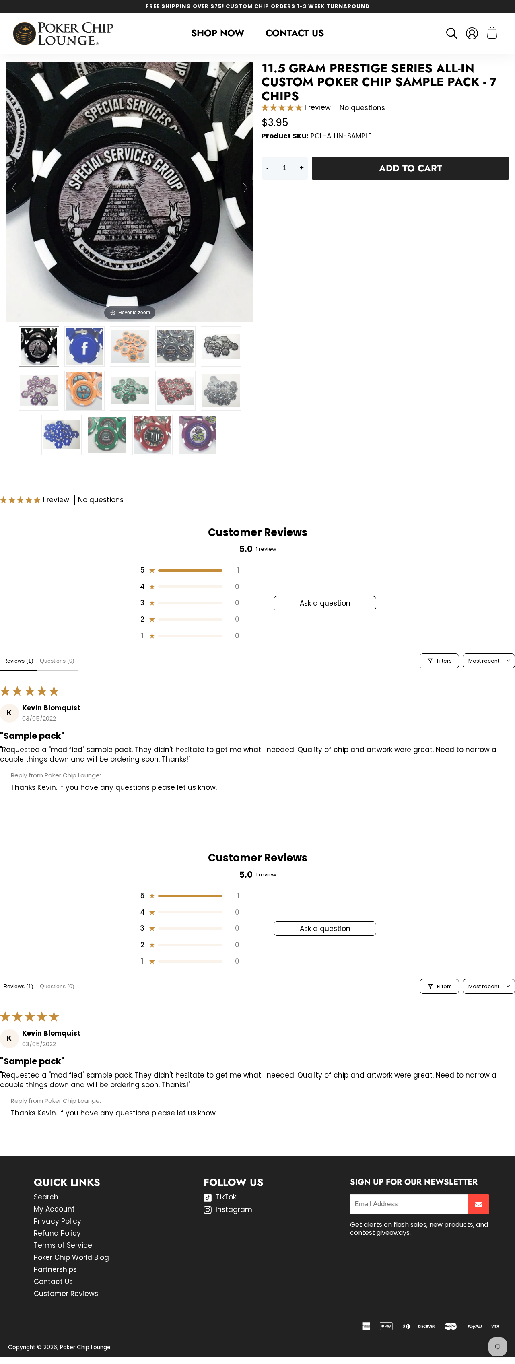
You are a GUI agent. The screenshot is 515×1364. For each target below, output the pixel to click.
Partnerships (55, 1269)
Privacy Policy (57, 1221)
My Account (54, 1209)
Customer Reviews (66, 1293)
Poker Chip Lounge (85, 1347)
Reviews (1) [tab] (18, 660)
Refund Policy (57, 1233)
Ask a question (325, 603)
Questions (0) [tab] (57, 660)
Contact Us (295, 33)
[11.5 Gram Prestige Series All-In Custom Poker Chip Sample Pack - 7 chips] (39, 346)
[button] (283, 107)
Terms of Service (63, 1245)
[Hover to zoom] (129, 191)
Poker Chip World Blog (71, 1257)
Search (46, 1197)
